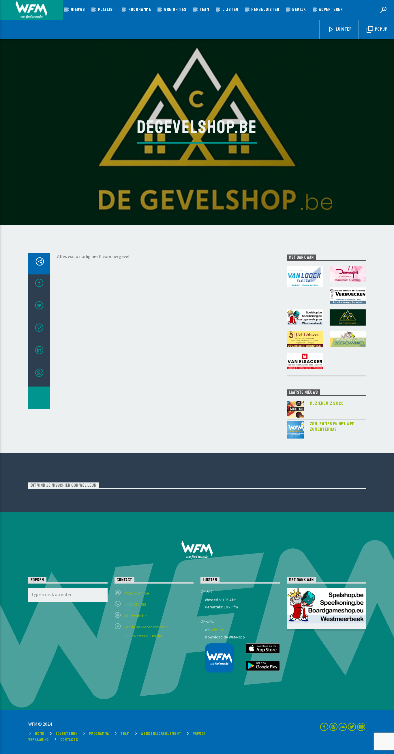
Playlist (106, 9)
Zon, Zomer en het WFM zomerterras (332, 426)
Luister (343, 29)
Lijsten (230, 9)
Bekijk (299, 9)
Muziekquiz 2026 (327, 403)
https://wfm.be (136, 594)
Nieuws (78, 9)
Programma (139, 9)
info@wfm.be (135, 616)
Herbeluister (265, 9)
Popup (381, 29)
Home (39, 733)
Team (204, 9)
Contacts (69, 739)
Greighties (175, 9)
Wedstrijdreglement (161, 733)
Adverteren (331, 9)
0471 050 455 (135, 605)
